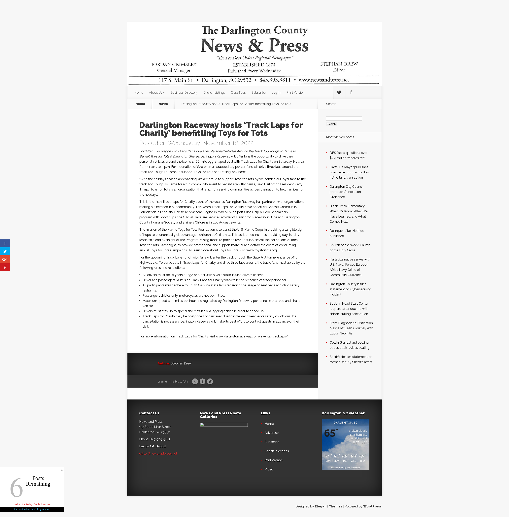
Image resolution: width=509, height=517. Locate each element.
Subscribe (259, 92)
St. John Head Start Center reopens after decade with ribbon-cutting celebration (349, 309)
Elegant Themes (328, 506)
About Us (155, 92)
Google (195, 381)
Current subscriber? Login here (31, 509)
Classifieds (238, 92)
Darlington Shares (233, 172)
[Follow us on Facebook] (351, 92)
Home (138, 92)
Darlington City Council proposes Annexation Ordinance (346, 192)
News (163, 104)
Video (269, 469)
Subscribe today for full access (32, 504)
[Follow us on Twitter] (339, 92)
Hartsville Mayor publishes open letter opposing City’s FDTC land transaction (349, 172)
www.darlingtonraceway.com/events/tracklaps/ (252, 336)
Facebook (202, 381)
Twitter (210, 381)
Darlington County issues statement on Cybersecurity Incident (350, 289)
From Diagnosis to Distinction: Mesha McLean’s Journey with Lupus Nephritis (351, 328)
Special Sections (277, 451)
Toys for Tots (203, 172)
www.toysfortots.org (261, 250)
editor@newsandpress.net (158, 453)
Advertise (272, 433)
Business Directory (184, 92)
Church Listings (214, 92)
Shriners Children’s (196, 222)
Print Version (296, 92)
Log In (276, 92)
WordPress (372, 506)
